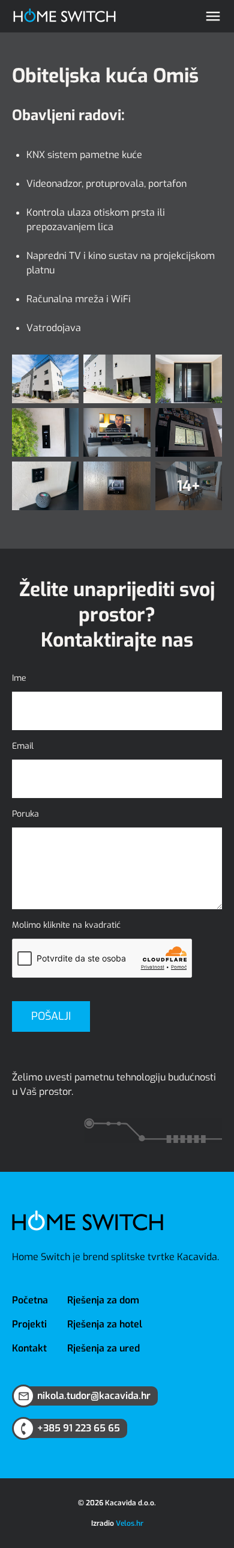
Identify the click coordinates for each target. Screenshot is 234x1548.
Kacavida (197, 1257)
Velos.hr (129, 1523)
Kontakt (29, 1348)
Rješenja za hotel (104, 1324)
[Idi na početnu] (64, 16)
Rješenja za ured (103, 1348)
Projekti (29, 1324)
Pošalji (51, 1016)
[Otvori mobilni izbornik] (213, 16)
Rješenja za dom (103, 1300)
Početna (30, 1300)
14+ (188, 486)
